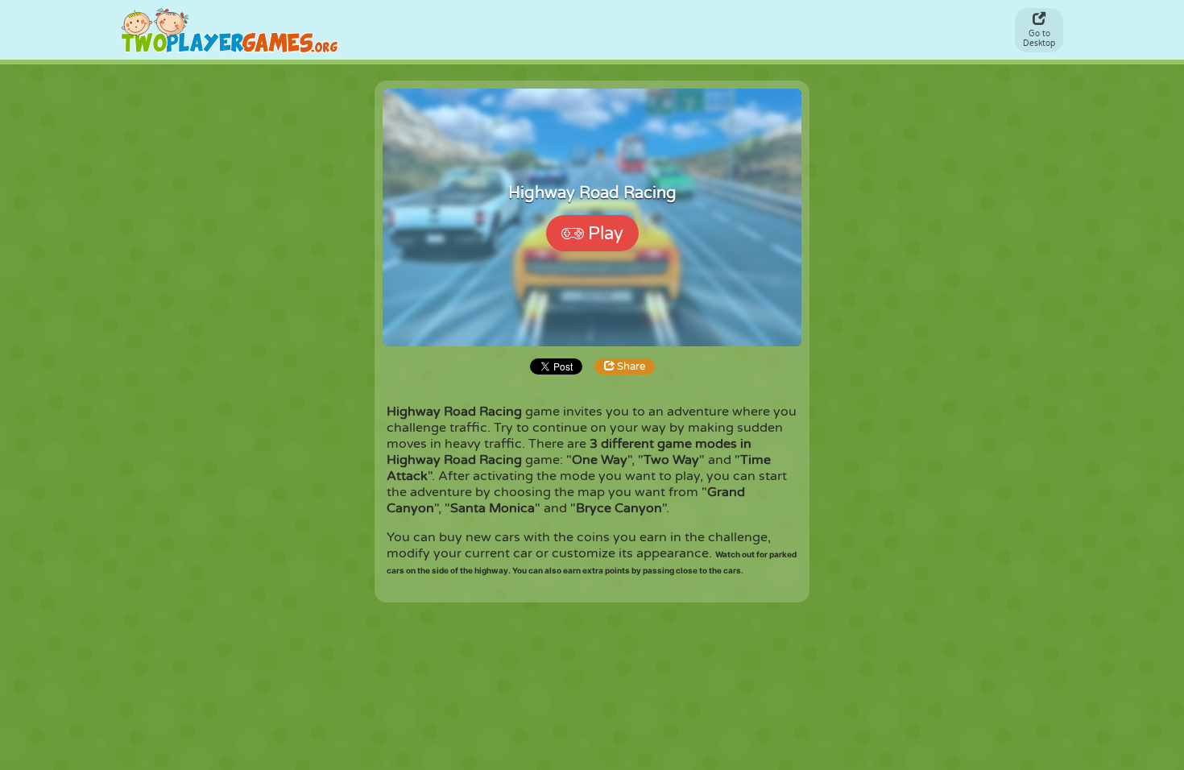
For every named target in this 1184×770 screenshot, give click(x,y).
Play (605, 233)
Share (630, 366)
